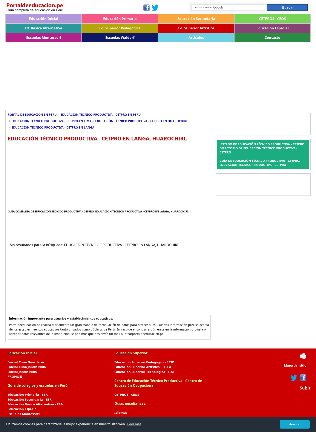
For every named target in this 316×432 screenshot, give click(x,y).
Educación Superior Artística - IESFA (142, 367)
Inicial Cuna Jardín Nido (27, 367)
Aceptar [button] (295, 424)
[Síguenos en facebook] (302, 377)
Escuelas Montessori (43, 37)
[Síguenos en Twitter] (155, 7)
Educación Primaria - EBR (28, 394)
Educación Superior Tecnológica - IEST (144, 372)
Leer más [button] (134, 424)
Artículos (196, 37)
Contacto (272, 37)
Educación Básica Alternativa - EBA (35, 404)
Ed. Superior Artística (196, 28)
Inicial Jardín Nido (22, 372)
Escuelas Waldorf (119, 37)
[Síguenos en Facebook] (146, 7)
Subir (305, 388)
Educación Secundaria (196, 18)
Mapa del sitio (295, 365)
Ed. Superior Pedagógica (120, 28)
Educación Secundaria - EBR (30, 399)
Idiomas (120, 412)
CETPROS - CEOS (272, 18)
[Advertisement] (134, 74)
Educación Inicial (43, 18)
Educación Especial (272, 28)
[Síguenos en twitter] (294, 377)
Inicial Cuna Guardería (26, 362)
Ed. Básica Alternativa (43, 28)
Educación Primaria (120, 18)
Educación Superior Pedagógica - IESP (144, 362)
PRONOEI (15, 376)
